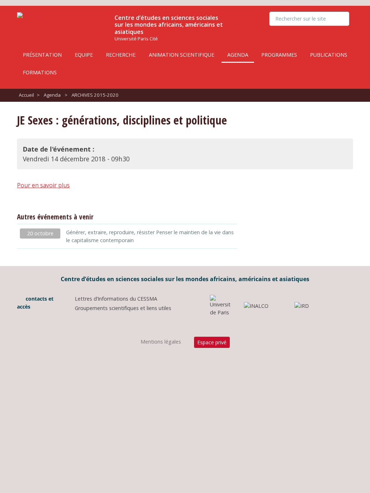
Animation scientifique (181, 54)
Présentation (42, 54)
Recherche (120, 54)
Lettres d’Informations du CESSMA (116, 298)
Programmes (279, 54)
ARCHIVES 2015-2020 (95, 95)
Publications (328, 54)
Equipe (84, 54)
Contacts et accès (35, 302)
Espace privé (212, 342)
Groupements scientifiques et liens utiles (123, 308)
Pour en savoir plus (43, 185)
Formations (40, 72)
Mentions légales (161, 341)
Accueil (26, 95)
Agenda (237, 54)
